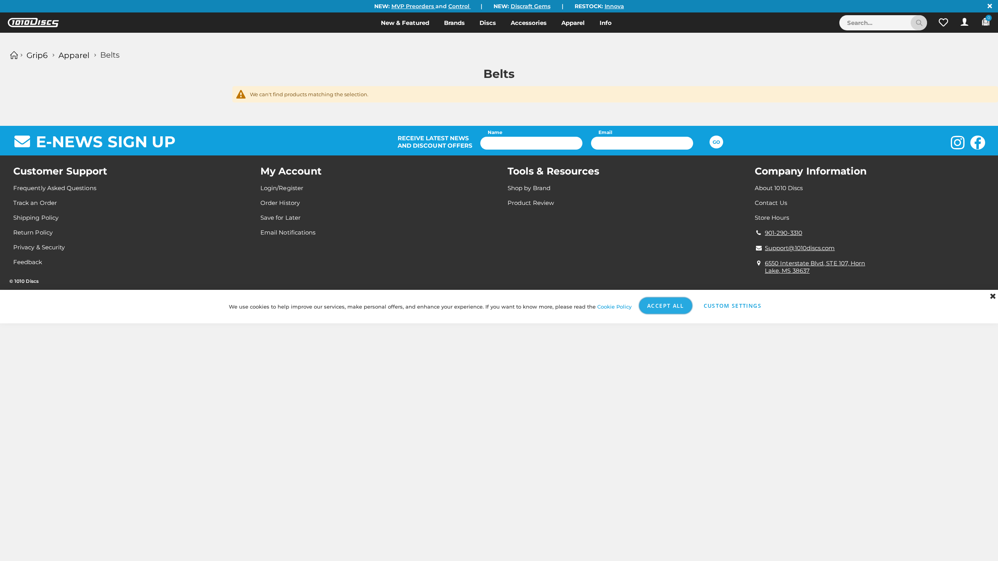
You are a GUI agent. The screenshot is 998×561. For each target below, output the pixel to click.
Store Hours (772, 217)
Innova (614, 6)
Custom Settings (732, 305)
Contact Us (771, 202)
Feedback (27, 262)
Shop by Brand (529, 188)
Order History (280, 202)
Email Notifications (287, 232)
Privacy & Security (39, 247)
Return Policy (33, 232)
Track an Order (35, 202)
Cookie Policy (614, 306)
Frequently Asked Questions (54, 188)
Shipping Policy (35, 217)
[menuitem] (405, 22)
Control (459, 6)
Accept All (665, 305)
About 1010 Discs (779, 188)
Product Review (531, 202)
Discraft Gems (530, 6)
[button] (943, 22)
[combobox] (883, 22)
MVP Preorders (413, 6)
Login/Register (281, 188)
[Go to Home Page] (13, 55)
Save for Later (280, 217)
